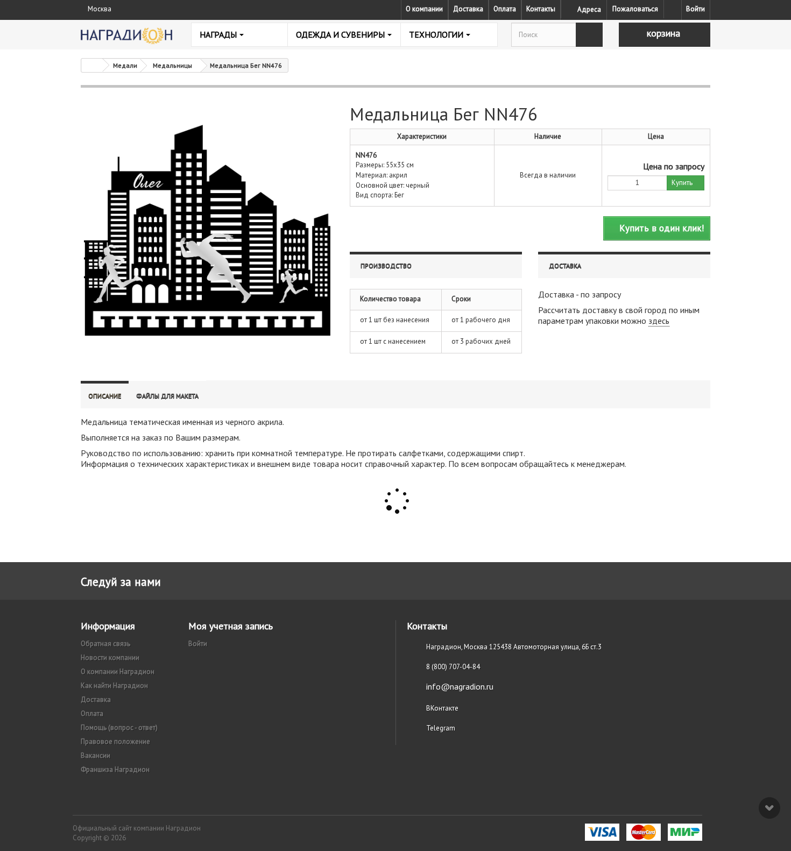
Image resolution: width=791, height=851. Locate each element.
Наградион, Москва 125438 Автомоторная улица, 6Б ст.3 (514, 646)
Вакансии (95, 755)
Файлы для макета (167, 396)
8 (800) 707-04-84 (453, 666)
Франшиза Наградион (115, 769)
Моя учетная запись (230, 626)
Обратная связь (105, 643)
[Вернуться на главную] (92, 65)
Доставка (468, 8)
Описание (104, 396)
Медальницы (172, 65)
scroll (769, 808)
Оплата (504, 8)
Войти (695, 8)
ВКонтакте (442, 708)
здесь (658, 320)
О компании (424, 8)
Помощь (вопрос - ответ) (119, 727)
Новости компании (110, 657)
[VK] (672, 9)
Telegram (440, 728)
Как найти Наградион (114, 685)
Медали (125, 65)
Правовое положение (115, 741)
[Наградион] (126, 35)
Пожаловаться (635, 8)
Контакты (540, 8)
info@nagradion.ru (459, 686)
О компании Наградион (117, 671)
